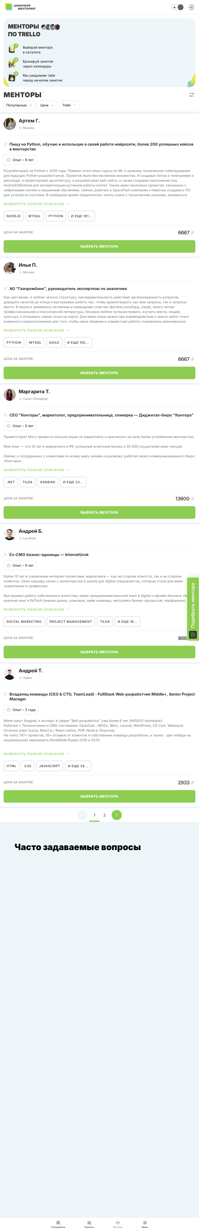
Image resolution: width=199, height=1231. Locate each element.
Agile (54, 342)
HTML (12, 766)
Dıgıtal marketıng (24, 621)
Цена (44, 105)
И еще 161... (81, 216)
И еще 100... (78, 342)
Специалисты (58, 1227)
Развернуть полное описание (34, 204)
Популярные (16, 105)
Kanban (47, 482)
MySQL (34, 216)
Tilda (28, 482)
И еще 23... (73, 482)
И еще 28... (78, 766)
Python (56, 216)
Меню (145, 1227)
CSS (27, 766)
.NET (11, 482)
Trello (66, 105)
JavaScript (49, 766)
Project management (71, 621)
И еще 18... (127, 621)
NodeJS (14, 216)
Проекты (89, 1227)
